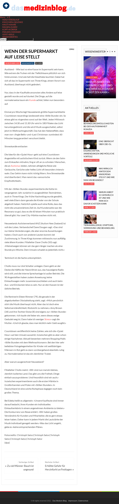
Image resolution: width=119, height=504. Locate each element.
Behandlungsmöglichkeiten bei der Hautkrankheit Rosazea (99, 126)
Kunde (32, 100)
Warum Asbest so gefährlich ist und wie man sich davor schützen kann (98, 198)
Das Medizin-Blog (60, 501)
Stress (47, 319)
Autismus (15, 165)
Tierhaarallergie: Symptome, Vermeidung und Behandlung (99, 226)
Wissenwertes (28, 63)
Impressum (72, 501)
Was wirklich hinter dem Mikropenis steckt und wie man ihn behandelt (99, 174)
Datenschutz (83, 501)
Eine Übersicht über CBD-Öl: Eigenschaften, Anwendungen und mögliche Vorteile (99, 149)
